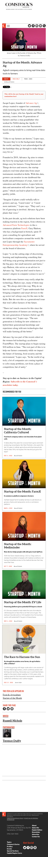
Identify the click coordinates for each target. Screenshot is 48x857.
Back (6, 79)
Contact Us (36, 836)
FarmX (24, 228)
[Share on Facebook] (4, 708)
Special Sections (13, 851)
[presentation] (4, 26)
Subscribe (35, 828)
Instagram (36, 26)
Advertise (35, 834)
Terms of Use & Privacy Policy (15, 818)
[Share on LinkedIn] (12, 708)
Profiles (10, 846)
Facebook (33, 26)
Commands (1, 855)
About (34, 825)
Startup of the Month (12, 697)
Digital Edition (37, 830)
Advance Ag (31, 102)
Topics (9, 842)
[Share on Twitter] (8, 708)
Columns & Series (13, 844)
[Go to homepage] (19, 6)
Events (9, 849)
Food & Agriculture (12, 694)
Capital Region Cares (14, 853)
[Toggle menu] (8, 26)
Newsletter (36, 832)
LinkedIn (40, 26)
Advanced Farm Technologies (16, 224)
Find (44, 26)
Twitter (29, 26)
